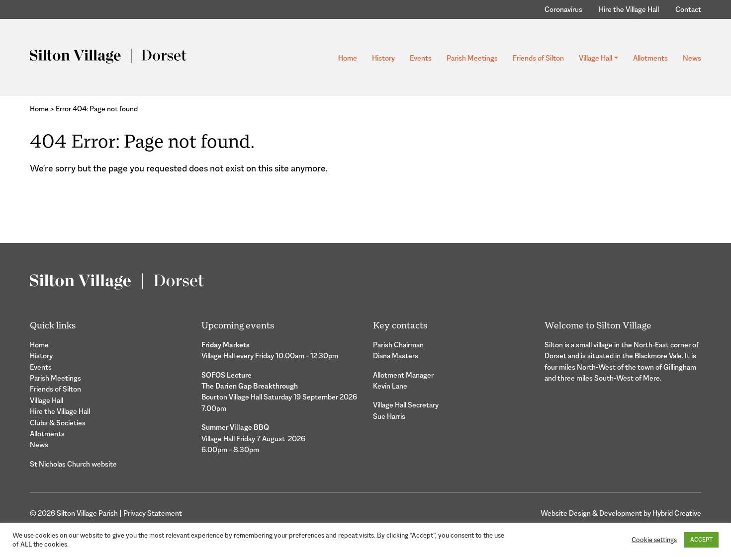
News (692, 58)
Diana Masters (395, 355)
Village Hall (595, 58)
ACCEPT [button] (701, 540)
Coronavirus (563, 9)
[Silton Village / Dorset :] (108, 55)
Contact (688, 9)
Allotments (650, 58)
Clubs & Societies (58, 422)
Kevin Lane (390, 386)
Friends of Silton (538, 58)
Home (347, 58)
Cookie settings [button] (654, 540)
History (383, 58)
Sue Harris (389, 416)
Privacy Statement (152, 513)
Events (421, 58)
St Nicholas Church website (73, 464)
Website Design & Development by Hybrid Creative (621, 513)
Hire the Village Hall (629, 9)
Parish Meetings (472, 58)
